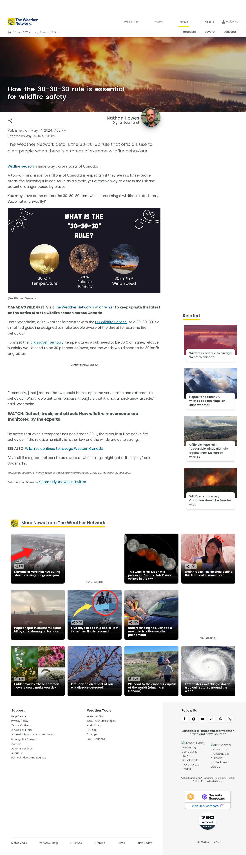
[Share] (10, 120)
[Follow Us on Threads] (220, 719)
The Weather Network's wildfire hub (84, 307)
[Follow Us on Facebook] (184, 719)
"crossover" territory (47, 342)
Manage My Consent (24, 739)
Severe (44, 32)
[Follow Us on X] (229, 719)
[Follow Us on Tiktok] (211, 719)
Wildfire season (21, 166)
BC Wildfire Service (111, 322)
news (18, 32)
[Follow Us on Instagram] (193, 719)
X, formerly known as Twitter (62, 481)
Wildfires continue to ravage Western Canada (64, 448)
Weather (30, 32)
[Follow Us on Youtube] (202, 719)
